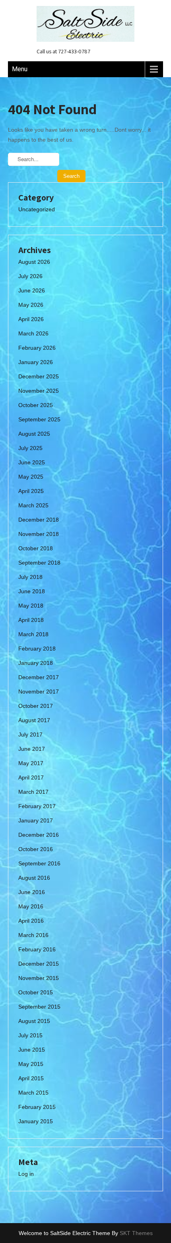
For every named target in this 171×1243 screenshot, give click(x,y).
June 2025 (31, 462)
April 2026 (31, 319)
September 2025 (39, 419)
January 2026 (35, 362)
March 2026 (33, 333)
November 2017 (38, 691)
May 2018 (30, 605)
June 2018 (31, 591)
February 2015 (37, 1107)
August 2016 (34, 878)
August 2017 (34, 720)
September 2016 (39, 863)
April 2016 (31, 921)
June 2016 (31, 892)
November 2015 (38, 978)
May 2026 (30, 305)
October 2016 (35, 849)
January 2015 (35, 1121)
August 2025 (34, 434)
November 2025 (38, 391)
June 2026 (31, 290)
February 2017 (37, 806)
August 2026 (34, 262)
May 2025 (30, 476)
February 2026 (37, 348)
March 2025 (33, 505)
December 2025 (38, 376)
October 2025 (35, 405)
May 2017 (30, 763)
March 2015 (33, 1092)
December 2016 (38, 835)
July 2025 (30, 448)
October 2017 (35, 706)
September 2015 (39, 1006)
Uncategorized (36, 209)
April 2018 (31, 620)
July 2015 (30, 1035)
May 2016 (30, 906)
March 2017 (33, 792)
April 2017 (31, 777)
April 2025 (31, 491)
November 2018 (38, 534)
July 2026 (30, 276)
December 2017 (38, 677)
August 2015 (34, 1021)
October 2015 (35, 992)
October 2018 (35, 548)
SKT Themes (136, 1233)
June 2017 (31, 749)
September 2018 (39, 562)
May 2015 (30, 1064)
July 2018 (30, 577)
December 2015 (38, 964)
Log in (26, 1174)
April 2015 (31, 1078)
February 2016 (37, 949)
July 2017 (30, 734)
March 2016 (33, 935)
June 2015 (31, 1049)
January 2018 (35, 663)
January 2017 (35, 820)
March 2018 (33, 634)
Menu (19, 69)
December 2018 (38, 519)
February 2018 (37, 648)
